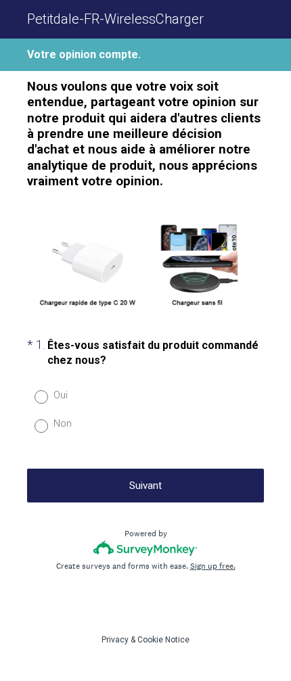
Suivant (145, 485)
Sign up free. (213, 566)
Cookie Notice (163, 639)
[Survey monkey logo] (146, 548)
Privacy (115, 639)
